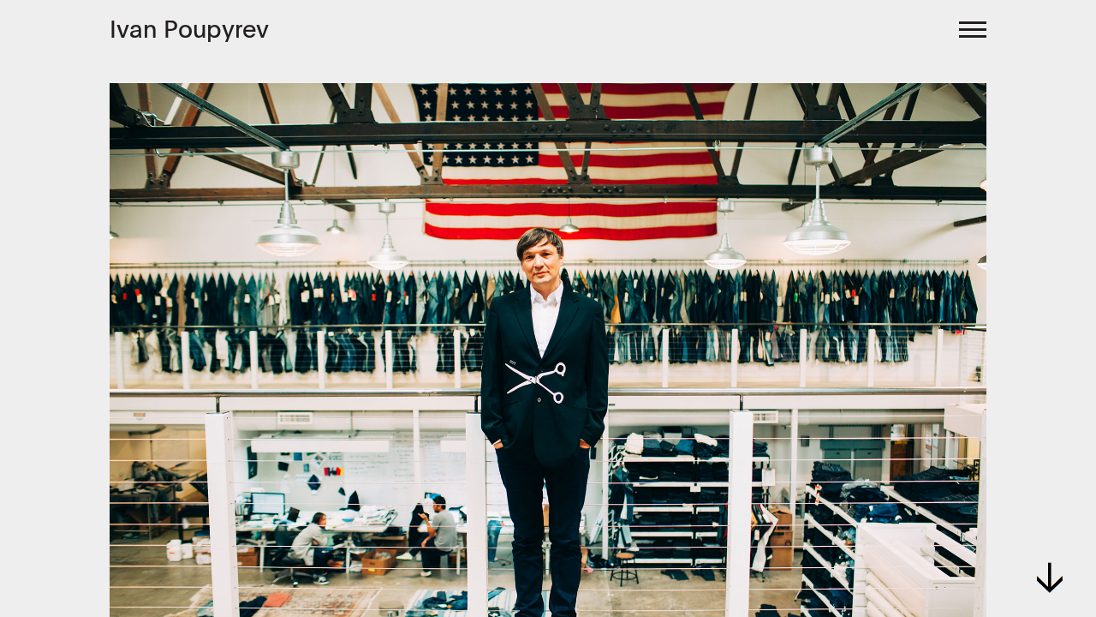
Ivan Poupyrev (189, 29)
